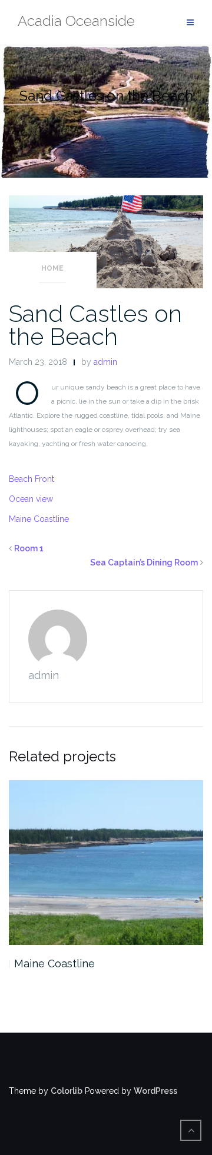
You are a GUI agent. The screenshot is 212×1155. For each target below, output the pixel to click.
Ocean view (31, 499)
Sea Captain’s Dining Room (144, 562)
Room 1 (29, 548)
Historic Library (53, 963)
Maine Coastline (39, 519)
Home (52, 268)
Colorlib (66, 1091)
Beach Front (31, 479)
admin (105, 362)
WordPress (155, 1091)
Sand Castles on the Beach (95, 324)
